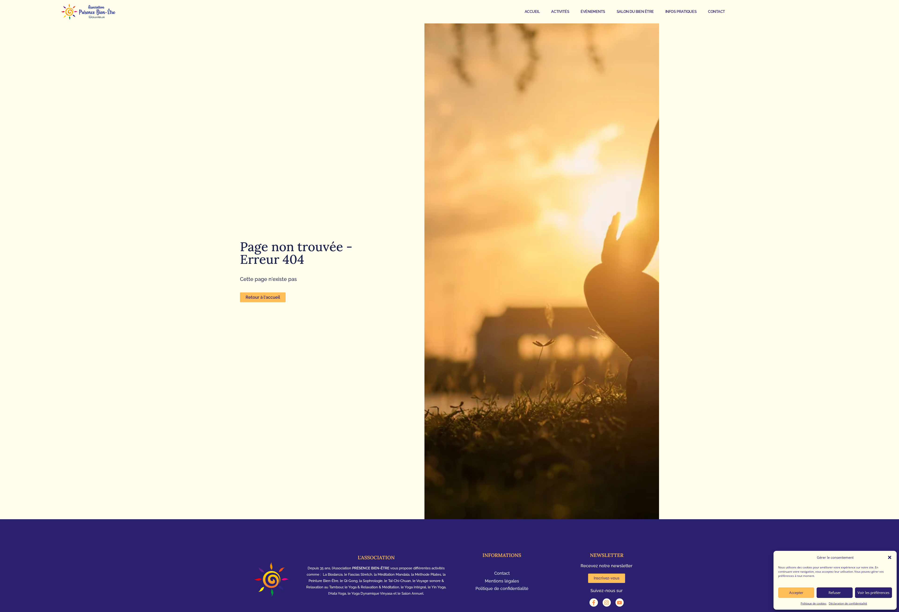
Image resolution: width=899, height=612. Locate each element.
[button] (889, 557)
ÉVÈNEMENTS (593, 11)
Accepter (796, 592)
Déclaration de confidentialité (848, 603)
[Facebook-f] (594, 602)
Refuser (835, 592)
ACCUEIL (532, 11)
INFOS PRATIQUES (680, 11)
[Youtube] (619, 602)
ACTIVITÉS (560, 11)
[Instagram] (607, 602)
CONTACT (716, 11)
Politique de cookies (813, 603)
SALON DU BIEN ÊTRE (635, 11)
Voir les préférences (873, 592)
